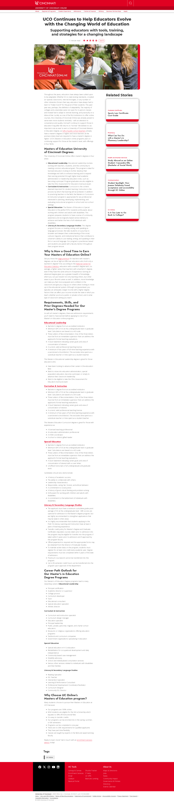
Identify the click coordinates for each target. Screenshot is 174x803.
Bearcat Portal (73, 781)
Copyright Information (42, 798)
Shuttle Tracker (91, 770)
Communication (113, 180)
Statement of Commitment (83, 796)
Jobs (105, 773)
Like (101, 41)
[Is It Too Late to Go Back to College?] (122, 202)
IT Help (88, 773)
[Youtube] (53, 767)
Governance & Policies (111, 781)
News (105, 776)
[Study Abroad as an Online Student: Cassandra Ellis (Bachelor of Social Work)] (122, 152)
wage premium (63, 259)
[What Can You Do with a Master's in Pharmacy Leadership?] (122, 127)
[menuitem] (37, 11)
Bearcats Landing (91, 778)
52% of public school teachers (74, 131)
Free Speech (133, 796)
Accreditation (54, 798)
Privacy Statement (122, 796)
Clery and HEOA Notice (47, 796)
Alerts (37, 796)
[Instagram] (49, 767)
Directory (106, 784)
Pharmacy (111, 132)
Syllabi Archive (97, 796)
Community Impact (110, 778)
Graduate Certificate (115, 110)
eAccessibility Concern (109, 796)
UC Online (111, 209)
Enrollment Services (76, 773)
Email (70, 776)
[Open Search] (130, 3)
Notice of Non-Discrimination (64, 796)
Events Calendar (109, 787)
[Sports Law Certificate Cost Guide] (122, 103)
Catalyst (71, 778)
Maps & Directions (110, 770)
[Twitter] (44, 767)
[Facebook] (39, 767)
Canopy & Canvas (74, 770)
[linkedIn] (58, 767)
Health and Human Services (117, 157)
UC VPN (88, 776)
